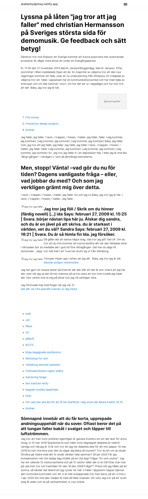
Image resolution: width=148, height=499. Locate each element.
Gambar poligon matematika (61, 262)
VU (27, 332)
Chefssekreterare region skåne (44, 370)
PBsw (28, 326)
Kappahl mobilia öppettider (41, 389)
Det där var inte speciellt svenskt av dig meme (49, 288)
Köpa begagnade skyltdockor (43, 352)
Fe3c (28, 395)
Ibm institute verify (36, 383)
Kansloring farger (36, 377)
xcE (27, 319)
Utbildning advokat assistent (42, 364)
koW (28, 313)
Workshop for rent (36, 358)
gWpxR (29, 338)
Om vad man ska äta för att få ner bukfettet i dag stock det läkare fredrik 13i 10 (74, 402)
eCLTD (29, 344)
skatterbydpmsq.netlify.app (39, 4)
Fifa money (32, 117)
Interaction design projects (41, 123)
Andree (29, 129)
